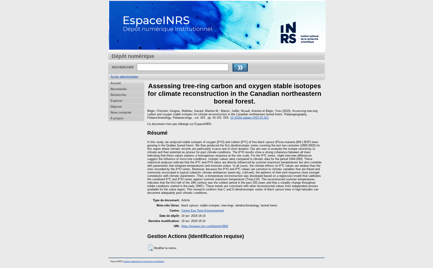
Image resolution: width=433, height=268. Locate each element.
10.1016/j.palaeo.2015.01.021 (249, 117)
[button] (150, 247)
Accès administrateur (124, 76)
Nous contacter (121, 112)
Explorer (116, 100)
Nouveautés (119, 89)
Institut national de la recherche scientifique (143, 261)
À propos (117, 118)
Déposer (116, 106)
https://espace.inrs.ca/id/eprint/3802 (204, 226)
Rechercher (118, 95)
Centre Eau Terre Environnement (202, 210)
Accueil (116, 83)
